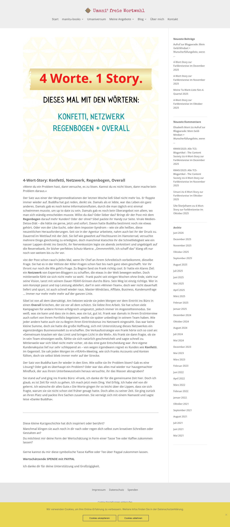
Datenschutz (116, 489)
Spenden (133, 489)
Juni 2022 (178, 372)
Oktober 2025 (181, 251)
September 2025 (182, 258)
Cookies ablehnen (133, 518)
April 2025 (179, 289)
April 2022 (179, 378)
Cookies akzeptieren (99, 518)
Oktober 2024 (181, 321)
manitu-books (71, 19)
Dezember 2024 (182, 315)
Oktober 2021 (181, 403)
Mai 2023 (178, 353)
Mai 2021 (178, 435)
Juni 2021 (178, 429)
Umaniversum (96, 19)
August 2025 (180, 264)
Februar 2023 (180, 365)
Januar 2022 (180, 397)
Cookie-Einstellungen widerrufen (115, 502)
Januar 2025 (180, 308)
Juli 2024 (178, 334)
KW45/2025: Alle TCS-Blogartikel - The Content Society (187, 174)
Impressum (99, 489)
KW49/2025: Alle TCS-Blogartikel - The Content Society (187, 152)
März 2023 (179, 359)
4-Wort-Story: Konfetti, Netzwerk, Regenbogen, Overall (74, 180)
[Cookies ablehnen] (226, 514)
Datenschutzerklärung (170, 509)
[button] (49, 459)
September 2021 (182, 410)
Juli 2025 (178, 270)
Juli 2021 (178, 422)
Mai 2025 (178, 283)
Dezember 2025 (182, 239)
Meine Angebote (120, 19)
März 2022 (179, 384)
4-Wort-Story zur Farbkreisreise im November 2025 (189, 79)
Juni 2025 (178, 277)
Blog (141, 19)
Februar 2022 (180, 391)
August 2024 (180, 327)
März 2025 (179, 296)
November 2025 (182, 245)
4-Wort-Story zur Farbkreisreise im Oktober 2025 (187, 103)
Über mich (157, 19)
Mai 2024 (178, 340)
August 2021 (180, 416)
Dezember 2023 (182, 346)
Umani (177, 191)
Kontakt (173, 19)
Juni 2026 (178, 232)
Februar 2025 (180, 302)
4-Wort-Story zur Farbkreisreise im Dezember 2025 (189, 65)
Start (55, 19)
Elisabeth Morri (181, 127)
